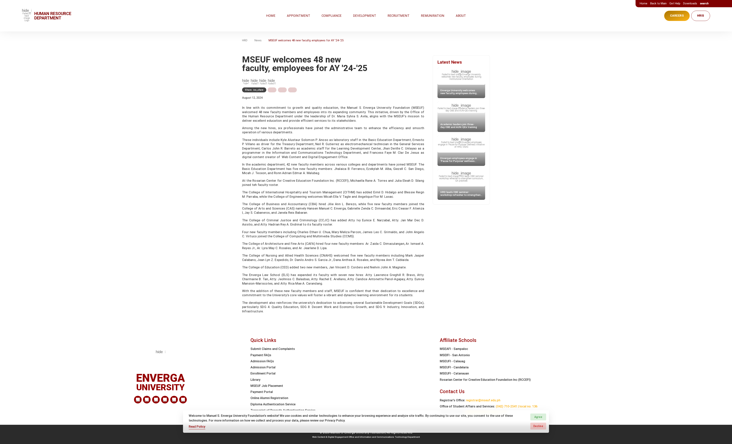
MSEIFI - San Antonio (455, 355)
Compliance (332, 16)
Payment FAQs (260, 355)
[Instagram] (165, 399)
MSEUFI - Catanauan (454, 373)
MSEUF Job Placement (266, 386)
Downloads (690, 3)
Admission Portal (262, 367)
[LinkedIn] (138, 399)
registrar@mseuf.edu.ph (483, 400)
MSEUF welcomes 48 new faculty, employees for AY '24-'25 (306, 40)
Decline (538, 425)
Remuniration (432, 16)
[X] (156, 399)
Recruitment (398, 16)
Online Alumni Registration (269, 398)
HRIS (700, 15)
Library (255, 380)
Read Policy (197, 426)
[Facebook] (147, 399)
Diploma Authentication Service (272, 404)
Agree (538, 416)
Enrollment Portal (262, 373)
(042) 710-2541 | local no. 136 (516, 406)
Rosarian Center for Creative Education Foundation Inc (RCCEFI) (485, 380)
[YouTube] (183, 399)
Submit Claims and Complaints (272, 349)
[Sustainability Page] (246, 80)
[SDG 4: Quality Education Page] (254, 80)
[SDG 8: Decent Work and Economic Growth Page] (263, 80)
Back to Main (658, 3)
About (461, 16)
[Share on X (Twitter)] (282, 89)
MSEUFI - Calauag (452, 361)
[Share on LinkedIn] (292, 89)
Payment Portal (261, 392)
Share (254, 90)
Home (643, 3)
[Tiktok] (174, 399)
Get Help (674, 3)
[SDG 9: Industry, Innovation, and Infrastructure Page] (271, 80)
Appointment (298, 16)
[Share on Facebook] (272, 89)
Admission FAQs (262, 361)
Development (364, 16)
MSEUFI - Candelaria (454, 367)
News (258, 40)
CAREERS (677, 15)
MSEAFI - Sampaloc (454, 349)
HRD (244, 40)
